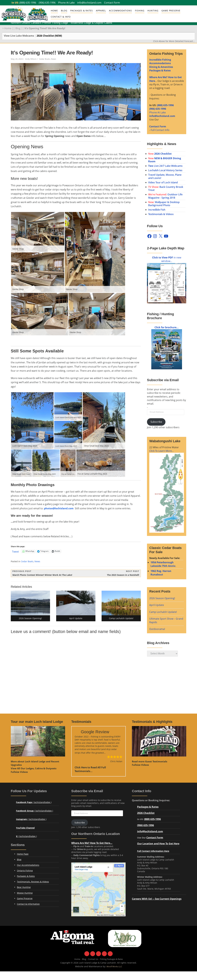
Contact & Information (28, 903)
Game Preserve (24, 898)
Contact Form (112, 2)
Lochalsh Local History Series (165, 170)
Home (54, 10)
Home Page (22, 853)
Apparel (101, 10)
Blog (64, 10)
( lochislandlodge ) (33, 802)
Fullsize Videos (19, 771)
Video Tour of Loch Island (163, 182)
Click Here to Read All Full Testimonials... (90, 769)
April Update (156, 605)
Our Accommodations (28, 865)
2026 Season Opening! (162, 598)
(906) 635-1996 (47, 2)
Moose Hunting (25, 892)
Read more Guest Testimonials (149, 761)
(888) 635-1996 (27, 2)
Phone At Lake (66, 2)
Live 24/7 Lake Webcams (165, 166)
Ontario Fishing (25, 870)
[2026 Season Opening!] (30, 603)
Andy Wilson (30, 59)
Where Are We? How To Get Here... (91, 843)
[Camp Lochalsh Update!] (121, 603)
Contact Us (93, 959)
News (53, 59)
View (33, 768)
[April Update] (75, 603)
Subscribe (156, 421)
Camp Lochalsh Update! (163, 612)
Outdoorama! (157, 629)
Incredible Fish (156, 209)
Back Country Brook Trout (165, 188)
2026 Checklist (146, 813)
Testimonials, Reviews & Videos (33, 881)
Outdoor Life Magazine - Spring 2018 (165, 196)
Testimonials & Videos (161, 214)
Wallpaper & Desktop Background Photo (164, 203)
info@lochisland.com (89, 2)
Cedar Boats (44, 59)
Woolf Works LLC (114, 966)
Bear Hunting (24, 887)
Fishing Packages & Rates (111, 959)
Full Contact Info (160, 130)
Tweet (15, 551)
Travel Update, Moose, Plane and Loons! (164, 176)
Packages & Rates (81, 10)
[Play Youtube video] (38, 741)
